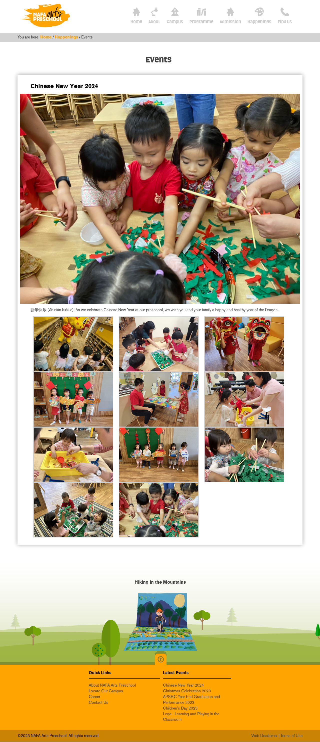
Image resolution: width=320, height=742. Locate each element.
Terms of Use (291, 735)
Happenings (66, 37)
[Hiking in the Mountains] (160, 621)
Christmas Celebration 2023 (187, 691)
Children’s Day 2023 (180, 708)
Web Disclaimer (264, 735)
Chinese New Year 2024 (183, 685)
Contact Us (98, 702)
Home (46, 37)
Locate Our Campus (106, 691)
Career (94, 696)
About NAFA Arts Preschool (112, 685)
